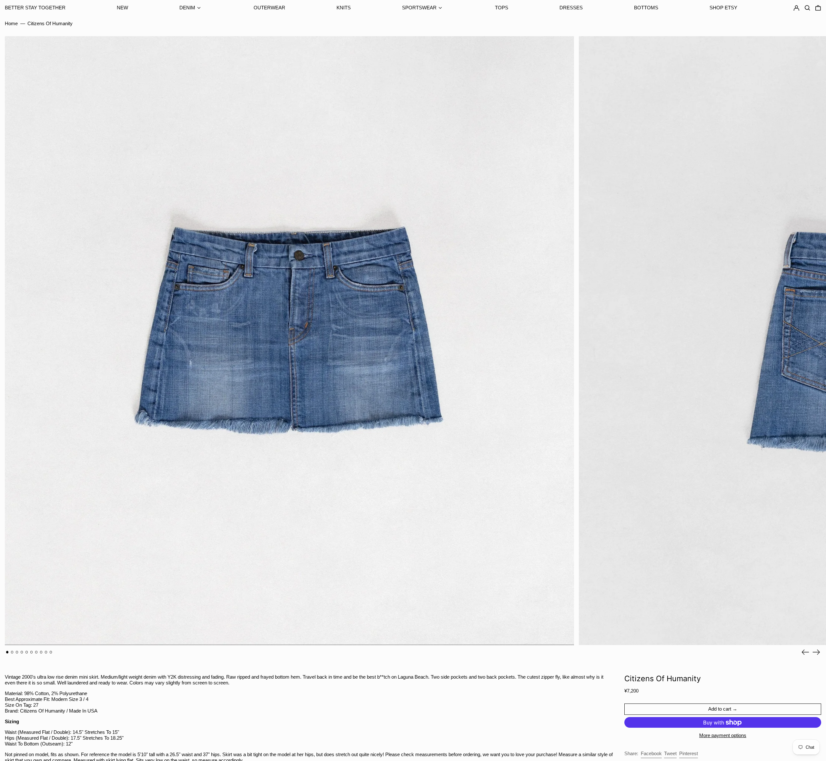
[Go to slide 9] (46, 652)
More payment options (722, 735)
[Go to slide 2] (12, 652)
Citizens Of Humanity (50, 23)
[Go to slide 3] (17, 652)
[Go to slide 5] (26, 652)
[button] (818, 8)
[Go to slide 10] (51, 652)
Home (11, 23)
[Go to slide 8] (41, 652)
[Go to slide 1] (7, 652)
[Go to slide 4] (22, 652)
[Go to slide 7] (36, 652)
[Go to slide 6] (31, 652)
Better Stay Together (35, 7)
